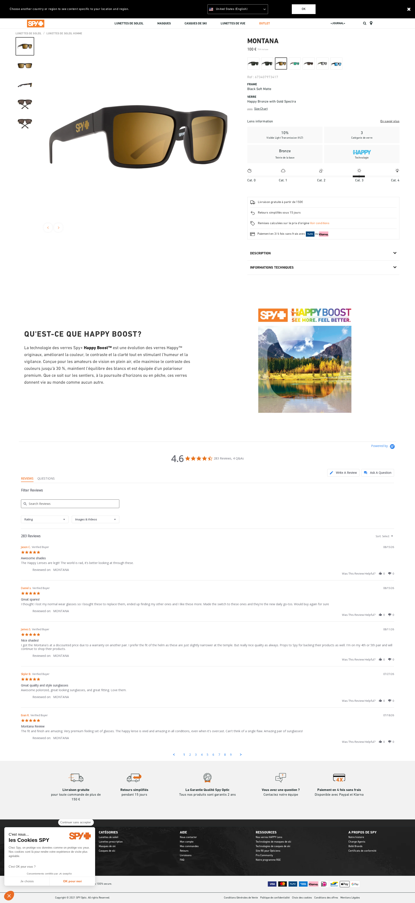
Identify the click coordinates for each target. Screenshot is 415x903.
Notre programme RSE (268, 860)
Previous (48, 227)
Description (260, 253)
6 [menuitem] (213, 754)
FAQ (182, 860)
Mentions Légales (350, 898)
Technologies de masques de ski (273, 842)
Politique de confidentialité (275, 898)
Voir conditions (319, 223)
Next (58, 227)
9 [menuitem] (231, 754)
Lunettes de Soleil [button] (129, 23)
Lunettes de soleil (108, 837)
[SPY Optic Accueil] (35, 23)
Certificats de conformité (362, 851)
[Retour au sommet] (405, 892)
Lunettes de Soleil (29, 33)
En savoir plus (389, 121)
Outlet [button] (264, 23)
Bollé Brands (355, 846)
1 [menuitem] (184, 754)
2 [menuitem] (190, 754)
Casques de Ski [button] (196, 23)
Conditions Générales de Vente (241, 898)
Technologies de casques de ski (273, 846)
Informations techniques (272, 267)
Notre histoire (356, 837)
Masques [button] (164, 23)
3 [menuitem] (196, 754)
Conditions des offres (326, 898)
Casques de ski (107, 851)
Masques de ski (107, 846)
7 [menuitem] (219, 754)
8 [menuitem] (225, 754)
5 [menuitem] (207, 754)
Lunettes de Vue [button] (233, 23)
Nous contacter (188, 837)
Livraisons (186, 855)
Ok (304, 9)
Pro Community (264, 855)
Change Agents (356, 842)
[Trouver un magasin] (371, 23)
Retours (184, 851)
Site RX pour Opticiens (268, 851)
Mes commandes (189, 846)
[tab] (343, 473)
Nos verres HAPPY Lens (269, 837)
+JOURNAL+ (337, 23)
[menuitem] (129, 24)
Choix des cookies (302, 898)
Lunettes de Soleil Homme (64, 33)
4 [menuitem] (202, 754)
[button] (9, 895)
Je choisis (27, 881)
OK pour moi (72, 881)
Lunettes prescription (111, 842)
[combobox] (45, 519)
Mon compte (186, 842)
